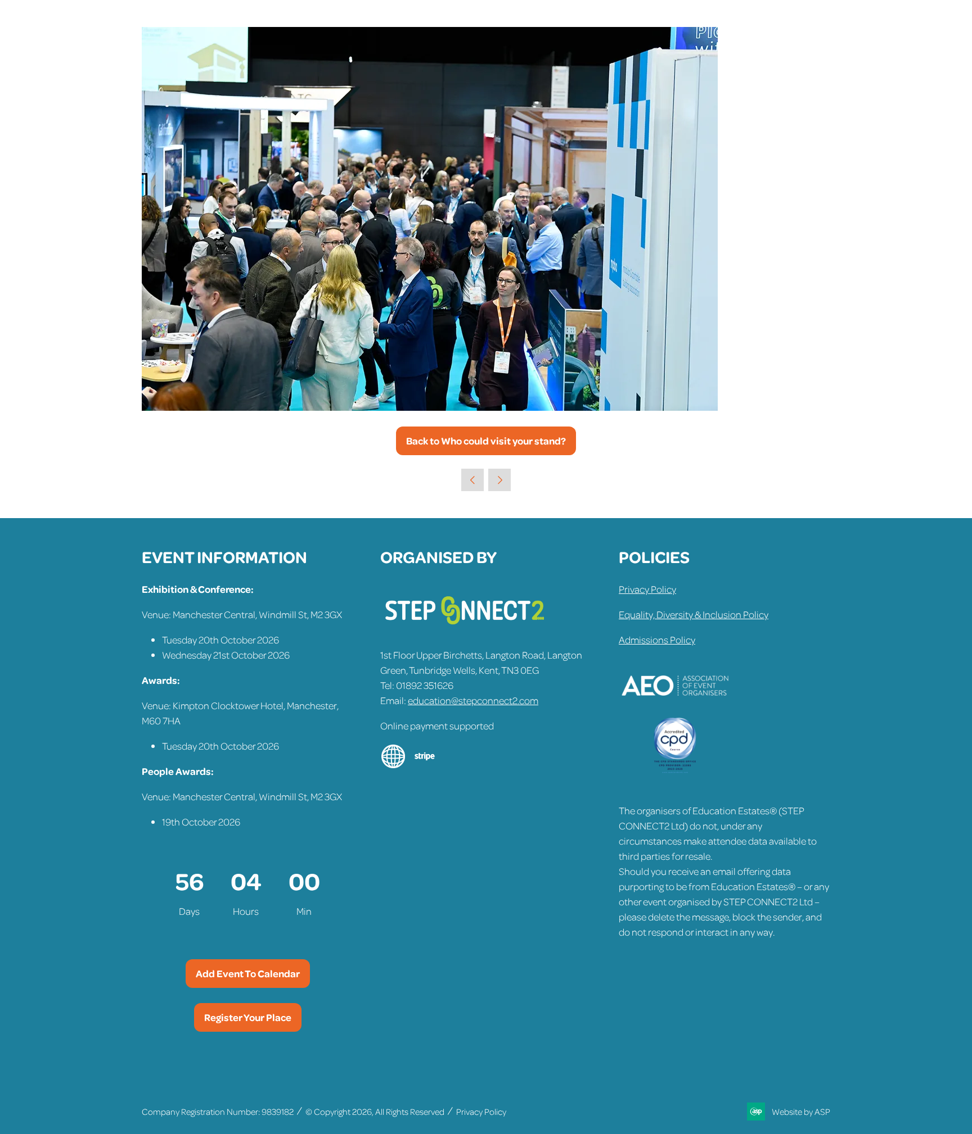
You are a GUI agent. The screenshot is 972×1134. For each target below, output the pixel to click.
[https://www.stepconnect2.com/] (464, 629)
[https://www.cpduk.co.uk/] (675, 770)
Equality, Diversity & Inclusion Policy (693, 614)
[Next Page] (499, 480)
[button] (486, 441)
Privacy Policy (647, 589)
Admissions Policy (657, 639)
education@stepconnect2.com (473, 700)
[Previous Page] (472, 480)
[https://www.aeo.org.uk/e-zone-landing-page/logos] (675, 710)
